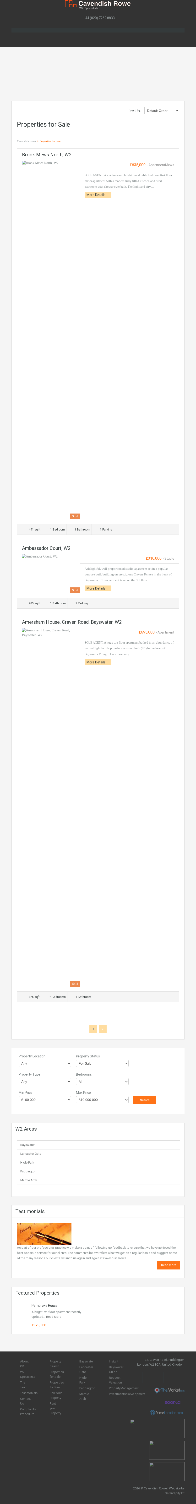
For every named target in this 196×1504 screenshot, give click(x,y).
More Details (96, 195)
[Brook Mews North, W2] (51, 340)
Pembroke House (45, 1305)
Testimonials (29, 1393)
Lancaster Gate (30, 1153)
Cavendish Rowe (26, 141)
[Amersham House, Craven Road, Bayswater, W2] (51, 807)
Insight (113, 1361)
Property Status (88, 1056)
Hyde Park (27, 1162)
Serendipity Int (175, 1493)
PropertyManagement (124, 1388)
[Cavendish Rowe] (98, 5)
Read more (168, 1265)
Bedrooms (84, 1074)
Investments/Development (127, 1394)
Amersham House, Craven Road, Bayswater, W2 (72, 622)
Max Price (83, 1092)
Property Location (32, 1056)
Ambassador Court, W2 (46, 548)
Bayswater (27, 1145)
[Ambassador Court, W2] (51, 573)
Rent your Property (55, 1408)
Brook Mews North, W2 (46, 155)
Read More (53, 1316)
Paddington (28, 1171)
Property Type (29, 1074)
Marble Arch (28, 1180)
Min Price (26, 1092)
